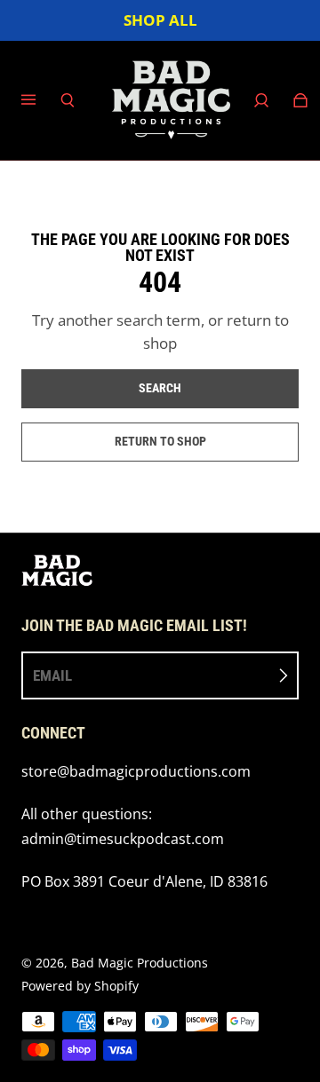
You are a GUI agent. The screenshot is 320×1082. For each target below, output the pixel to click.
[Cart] (300, 100)
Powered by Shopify (80, 985)
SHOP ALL (160, 20)
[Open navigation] (40, 100)
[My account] (261, 100)
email (52, 675)
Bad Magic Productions (139, 962)
